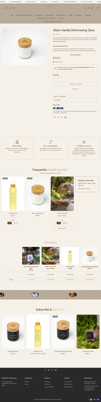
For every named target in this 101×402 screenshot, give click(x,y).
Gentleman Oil (38, 351)
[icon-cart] (92, 8)
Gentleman (78, 15)
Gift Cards (88, 15)
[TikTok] (10, 8)
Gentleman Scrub (13, 351)
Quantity (56, 75)
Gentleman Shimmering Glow (63, 351)
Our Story (47, 381)
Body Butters (39, 15)
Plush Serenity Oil (62, 213)
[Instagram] (7, 8)
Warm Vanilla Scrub (37, 213)
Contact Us (48, 384)
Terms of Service (49, 387)
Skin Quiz (61, 18)
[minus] (54, 78)
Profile (26, 384)
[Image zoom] (25, 46)
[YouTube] (13, 8)
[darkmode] (97, 8)
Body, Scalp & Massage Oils (25, 15)
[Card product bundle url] (62, 194)
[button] (75, 84)
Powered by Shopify (55, 399)
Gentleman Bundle (88, 351)
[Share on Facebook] (58, 117)
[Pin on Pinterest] (65, 117)
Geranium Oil (13, 213)
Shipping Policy (68, 387)
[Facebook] (3, 8)
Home (12, 15)
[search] (85, 8)
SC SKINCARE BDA (44, 399)
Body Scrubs (50, 15)
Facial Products (61, 15)
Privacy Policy (68, 381)
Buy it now (75, 89)
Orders (27, 381)
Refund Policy (68, 384)
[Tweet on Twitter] (62, 117)
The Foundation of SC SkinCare (46, 18)
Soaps (70, 15)
